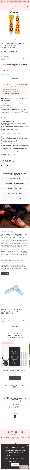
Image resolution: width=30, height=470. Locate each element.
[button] (10, 165)
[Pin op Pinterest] (6, 165)
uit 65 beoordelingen (14, 401)
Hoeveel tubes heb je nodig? (9, 161)
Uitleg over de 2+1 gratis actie (15, 193)
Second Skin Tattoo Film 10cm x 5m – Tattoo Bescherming (12, 311)
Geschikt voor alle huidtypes (15, 188)
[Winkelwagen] (28, 7)
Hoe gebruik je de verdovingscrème (15, 183)
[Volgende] (28, 1)
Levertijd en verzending (15, 198)
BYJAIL (2, 53)
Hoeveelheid (4, 70)
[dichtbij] (27, 446)
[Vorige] (2, 1)
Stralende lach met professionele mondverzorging (15, 335)
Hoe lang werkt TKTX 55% (15, 178)
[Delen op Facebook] (1, 165)
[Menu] (2, 6)
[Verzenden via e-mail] (8, 165)
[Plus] (9, 73)
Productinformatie (6, 160)
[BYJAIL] (15, 7)
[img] (15, 399)
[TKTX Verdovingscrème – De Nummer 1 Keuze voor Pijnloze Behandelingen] (15, 216)
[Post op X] (3, 165)
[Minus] (2, 73)
